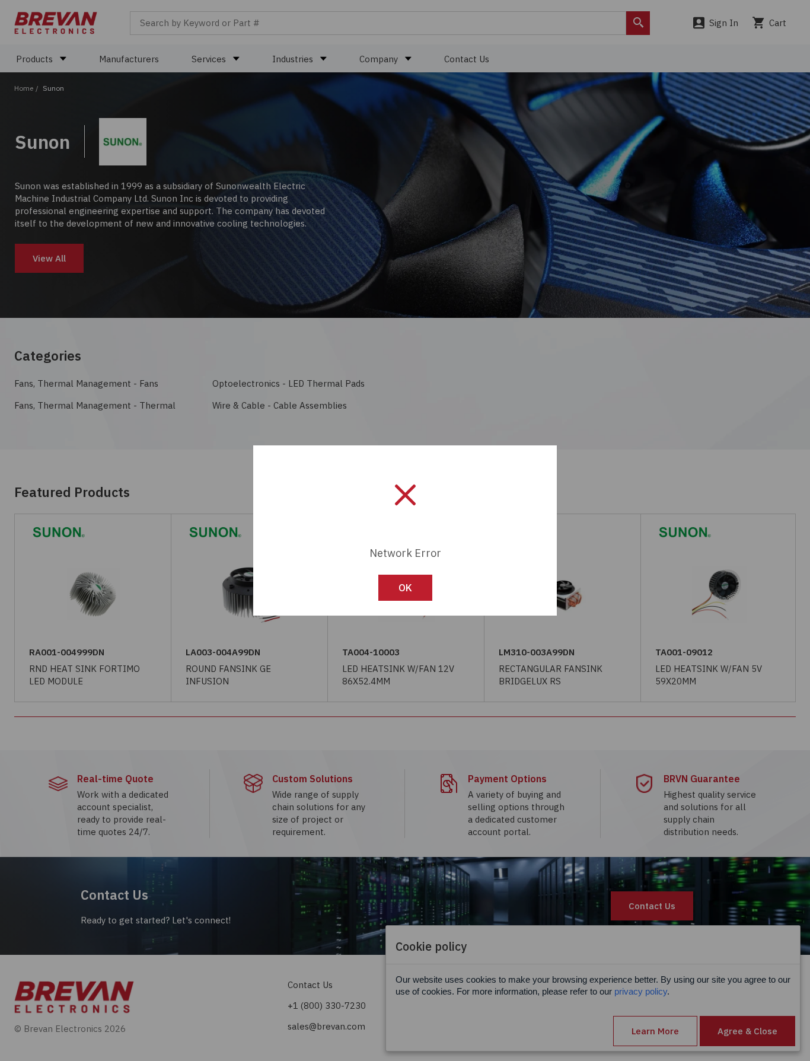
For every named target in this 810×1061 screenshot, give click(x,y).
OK (405, 587)
